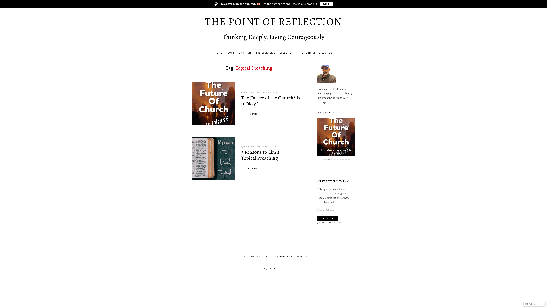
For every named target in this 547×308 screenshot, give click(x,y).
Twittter (263, 255)
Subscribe (328, 217)
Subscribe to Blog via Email (333, 180)
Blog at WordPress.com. (273, 267)
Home (218, 53)
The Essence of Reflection (274, 53)
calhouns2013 (252, 92)
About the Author (238, 53)
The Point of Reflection (273, 22)
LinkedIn (301, 255)
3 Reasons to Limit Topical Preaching (260, 155)
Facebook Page (283, 255)
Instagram (247, 255)
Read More (252, 114)
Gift (326, 4)
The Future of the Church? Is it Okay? (270, 100)
